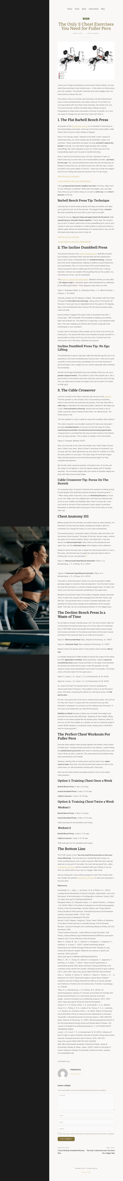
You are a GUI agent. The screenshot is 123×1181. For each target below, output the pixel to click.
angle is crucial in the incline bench (74, 279)
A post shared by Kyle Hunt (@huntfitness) (74, 181)
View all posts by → (76, 1074)
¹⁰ (104, 635)
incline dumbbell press (88, 254)
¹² (76, 728)
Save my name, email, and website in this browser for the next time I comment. (87, 1134)
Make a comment (93, 34)
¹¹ (92, 672)
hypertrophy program (85, 878)
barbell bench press (79, 126)
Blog (86, 18)
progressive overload (66, 867)
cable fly (107, 396)
